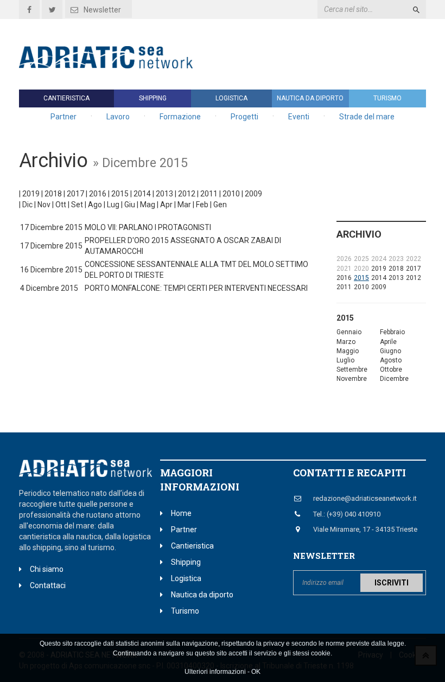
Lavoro (118, 116)
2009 (253, 193)
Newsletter (102, 9)
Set (77, 204)
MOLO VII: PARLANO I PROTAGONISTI (148, 227)
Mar (184, 204)
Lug (113, 204)
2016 (97, 193)
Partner (63, 116)
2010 (231, 193)
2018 (53, 193)
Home (181, 513)
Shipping (153, 98)
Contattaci (48, 585)
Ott (60, 204)
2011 (209, 193)
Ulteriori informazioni (215, 671)
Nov (43, 204)
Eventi (298, 116)
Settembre (351, 369)
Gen (220, 204)
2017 (75, 193)
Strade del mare (367, 116)
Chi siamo (46, 569)
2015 (120, 193)
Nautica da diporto (310, 98)
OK (255, 671)
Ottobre (391, 369)
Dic (27, 204)
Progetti (244, 116)
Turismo (387, 98)
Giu (129, 204)
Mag (147, 204)
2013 (164, 193)
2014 (142, 193)
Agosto (391, 360)
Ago (95, 204)
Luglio (345, 360)
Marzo (345, 342)
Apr (166, 204)
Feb (202, 204)
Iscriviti (391, 582)
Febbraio (392, 332)
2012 (186, 193)
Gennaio (348, 332)
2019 (31, 193)
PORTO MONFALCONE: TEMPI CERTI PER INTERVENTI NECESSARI (196, 288)
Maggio (347, 351)
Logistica (231, 98)
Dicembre (394, 379)
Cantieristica (66, 98)
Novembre (351, 379)
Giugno (390, 351)
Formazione (180, 116)
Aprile (388, 342)
